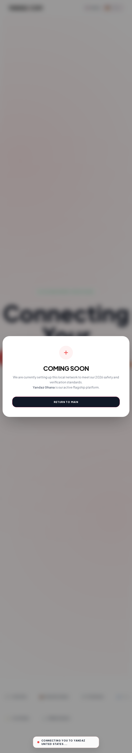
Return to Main (66, 401)
